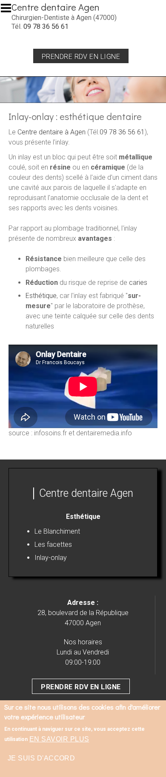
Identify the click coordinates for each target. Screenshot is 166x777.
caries (138, 282)
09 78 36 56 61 (46, 26)
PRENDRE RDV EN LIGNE (81, 687)
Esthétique (41, 296)
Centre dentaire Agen (55, 7)
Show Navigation (10, 10)
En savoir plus (59, 739)
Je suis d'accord (41, 758)
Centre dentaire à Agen (51, 132)
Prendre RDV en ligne (81, 57)
